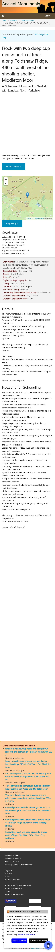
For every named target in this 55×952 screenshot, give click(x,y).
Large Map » (12, 223)
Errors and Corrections (14, 894)
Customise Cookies (38, 940)
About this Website (13, 888)
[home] (20, 16)
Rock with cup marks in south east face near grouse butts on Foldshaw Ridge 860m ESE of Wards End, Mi (28, 776)
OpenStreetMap (39, 218)
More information (26, 934)
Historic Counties (12, 879)
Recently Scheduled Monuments (19, 864)
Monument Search (13, 858)
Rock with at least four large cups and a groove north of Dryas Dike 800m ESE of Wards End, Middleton (26, 835)
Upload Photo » (13, 166)
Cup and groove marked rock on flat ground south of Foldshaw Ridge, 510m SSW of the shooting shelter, (27, 822)
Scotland (8, 873)
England (13, 21)
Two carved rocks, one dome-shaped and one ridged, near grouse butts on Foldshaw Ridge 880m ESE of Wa (28, 798)
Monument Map (12, 855)
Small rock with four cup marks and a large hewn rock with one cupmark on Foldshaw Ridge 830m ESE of (28, 751)
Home (4, 21)
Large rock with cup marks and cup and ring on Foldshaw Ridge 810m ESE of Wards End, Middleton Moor (28, 764)
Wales (7, 876)
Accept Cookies (19, 940)
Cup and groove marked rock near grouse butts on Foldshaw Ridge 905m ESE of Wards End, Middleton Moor (28, 810)
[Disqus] (27, 628)
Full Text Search (12, 861)
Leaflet (29, 218)
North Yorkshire (27, 21)
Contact (8, 891)
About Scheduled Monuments (18, 885)
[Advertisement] (27, 123)
